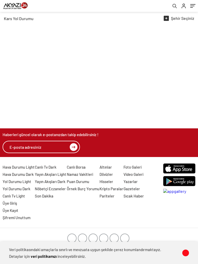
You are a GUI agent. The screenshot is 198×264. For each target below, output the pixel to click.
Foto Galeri (132, 167)
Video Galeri (133, 174)
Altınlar (106, 167)
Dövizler (106, 174)
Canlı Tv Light (14, 196)
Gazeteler (131, 188)
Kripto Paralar (111, 188)
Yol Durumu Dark (16, 188)
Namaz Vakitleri (80, 174)
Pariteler (107, 196)
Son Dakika (44, 196)
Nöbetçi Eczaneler (50, 188)
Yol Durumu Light (17, 181)
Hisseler (106, 181)
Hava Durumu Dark (18, 174)
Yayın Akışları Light (50, 174)
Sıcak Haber (133, 196)
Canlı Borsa (76, 167)
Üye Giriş (10, 203)
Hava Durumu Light (19, 167)
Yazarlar (130, 181)
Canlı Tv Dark (45, 167)
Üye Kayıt (10, 210)
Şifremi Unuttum (16, 217)
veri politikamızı (44, 256)
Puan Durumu (78, 181)
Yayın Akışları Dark (50, 181)
